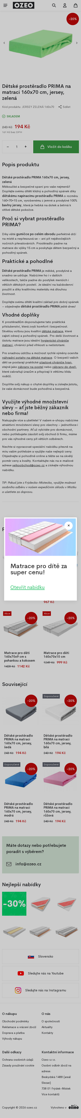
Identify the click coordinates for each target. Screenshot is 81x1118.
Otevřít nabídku (27, 587)
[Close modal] (68, 526)
